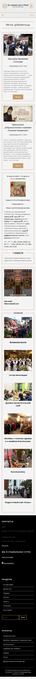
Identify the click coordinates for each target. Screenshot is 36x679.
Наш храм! (8, 301)
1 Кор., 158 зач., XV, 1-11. (19, 244)
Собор (27, 223)
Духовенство (7, 589)
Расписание (7, 606)
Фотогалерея (7, 610)
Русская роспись (8, 644)
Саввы (24, 231)
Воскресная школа (9, 636)
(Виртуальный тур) (11, 304)
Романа (6, 221)
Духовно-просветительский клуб (14, 661)
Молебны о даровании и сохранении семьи (17, 640)
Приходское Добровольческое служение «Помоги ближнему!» (18, 127)
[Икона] (18, 196)
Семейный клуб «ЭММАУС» (12, 649)
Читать (18, 97)
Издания (6, 653)
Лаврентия (8, 216)
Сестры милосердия (18, 375)
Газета (5, 657)
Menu (32, 15)
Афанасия (7, 238)
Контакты (5, 545)
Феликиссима (8, 219)
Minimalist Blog (26, 672)
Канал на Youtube (7, 557)
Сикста (16, 216)
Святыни (6, 597)
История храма (8, 585)
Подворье (6, 593)
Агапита (17, 219)
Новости (18, 253)
